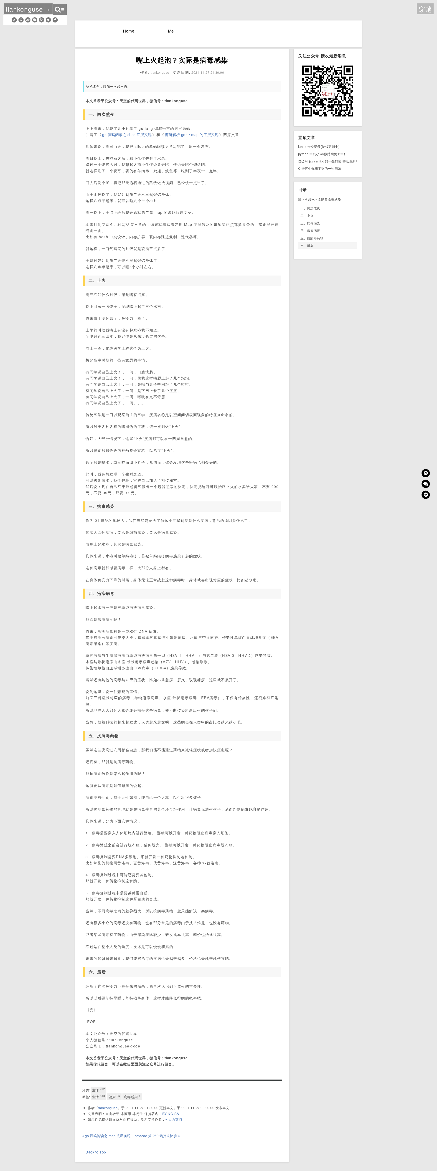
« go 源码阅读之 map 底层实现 (106, 1135)
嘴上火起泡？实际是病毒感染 (319, 199)
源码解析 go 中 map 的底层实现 (191, 134)
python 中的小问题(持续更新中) (321, 154)
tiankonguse (108, 1107)
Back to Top (96, 1152)
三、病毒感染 (310, 223)
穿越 (425, 8)
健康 (114, 1096)
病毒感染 (132, 1096)
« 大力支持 (173, 1119)
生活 (98, 1089)
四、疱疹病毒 (310, 230)
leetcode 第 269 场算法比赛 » (157, 1135)
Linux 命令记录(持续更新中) (319, 146)
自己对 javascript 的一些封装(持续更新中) (329, 161)
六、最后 (307, 245)
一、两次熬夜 (310, 208)
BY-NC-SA (170, 1113)
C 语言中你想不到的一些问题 (319, 168)
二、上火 (307, 215)
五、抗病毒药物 (311, 238)
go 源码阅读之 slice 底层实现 (127, 134)
